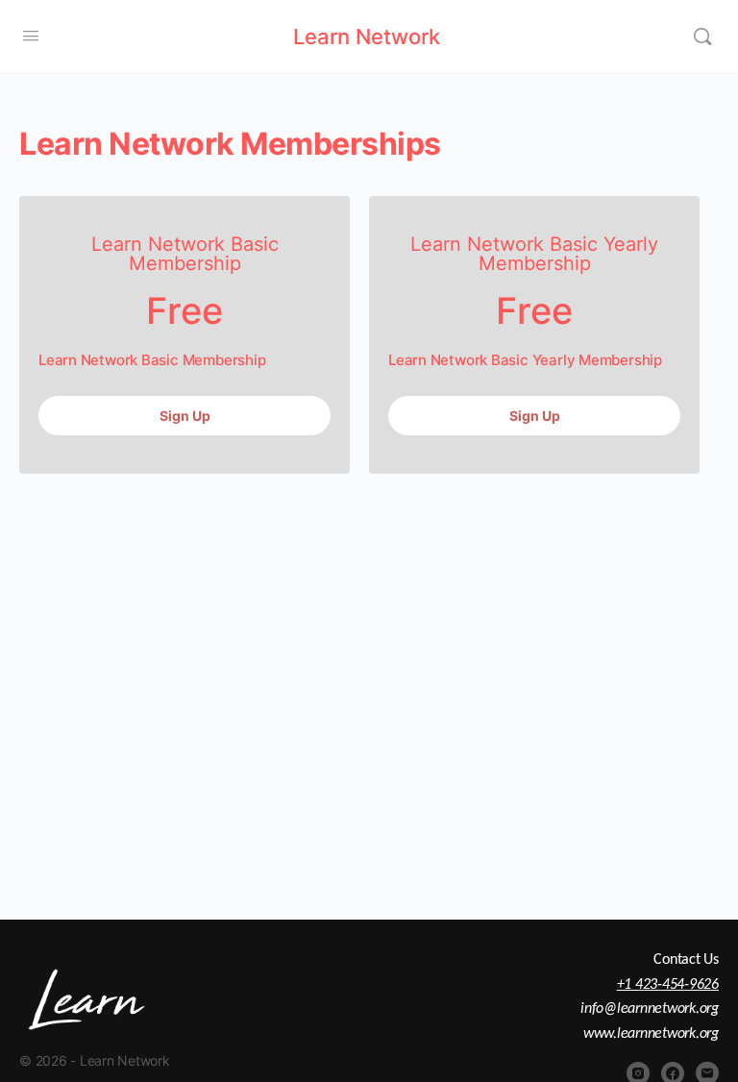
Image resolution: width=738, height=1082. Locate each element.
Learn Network (366, 36)
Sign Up (185, 415)
